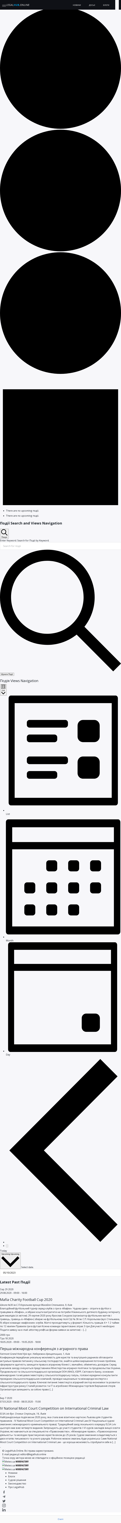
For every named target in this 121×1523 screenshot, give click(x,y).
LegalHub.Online (14, 1450)
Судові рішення (17, 1480)
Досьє (92, 5)
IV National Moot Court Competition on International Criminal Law (54, 1408)
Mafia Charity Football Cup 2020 (26, 1299)
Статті (60, 1519)
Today (3, 1250)
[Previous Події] (63, 1242)
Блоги (106, 5)
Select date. (27, 1267)
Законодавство (17, 1483)
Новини (77, 5)
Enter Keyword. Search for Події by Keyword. (24, 540)
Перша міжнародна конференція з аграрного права (44, 1348)
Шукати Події (7, 674)
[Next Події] (7, 1245)
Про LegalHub (16, 1487)
